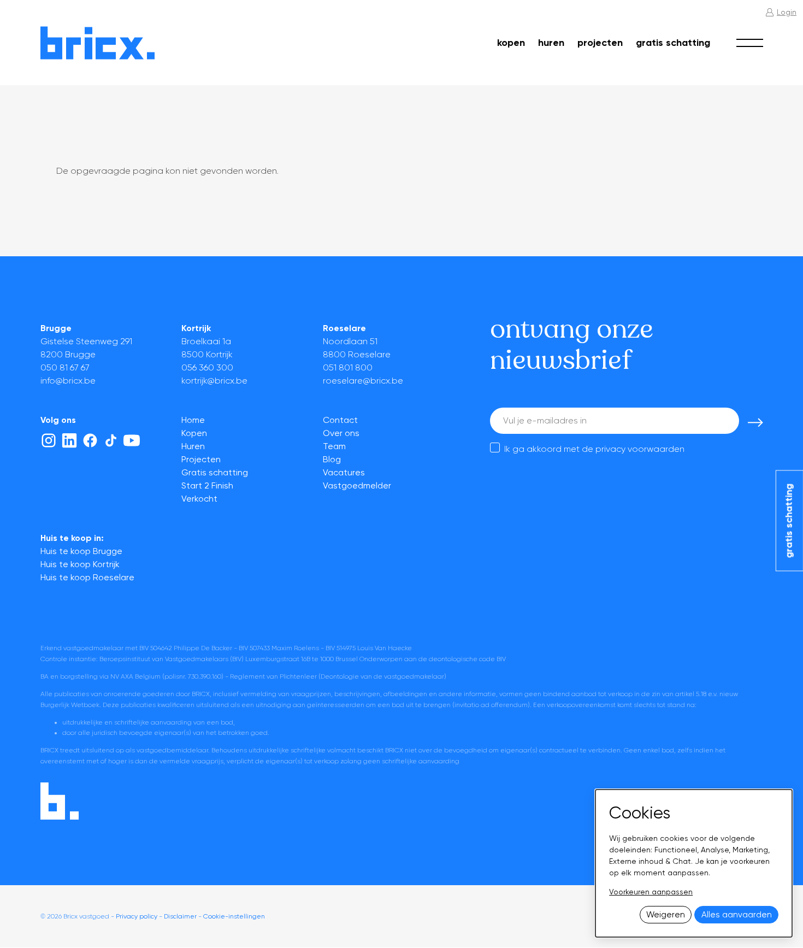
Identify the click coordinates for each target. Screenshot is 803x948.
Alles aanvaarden (736, 915)
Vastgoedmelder (357, 485)
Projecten (600, 43)
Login (786, 12)
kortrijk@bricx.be (214, 380)
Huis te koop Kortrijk (80, 564)
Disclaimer (180, 916)
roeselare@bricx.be (363, 380)
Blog (332, 459)
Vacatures (344, 472)
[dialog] (693, 863)
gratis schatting (789, 521)
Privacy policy (136, 916)
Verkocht (199, 498)
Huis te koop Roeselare (87, 577)
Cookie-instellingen (234, 916)
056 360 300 (207, 367)
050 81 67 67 (65, 367)
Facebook (90, 440)
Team (334, 446)
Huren (551, 43)
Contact (340, 420)
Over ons (341, 433)
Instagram (48, 440)
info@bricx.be (68, 380)
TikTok (111, 440)
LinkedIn (69, 440)
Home (193, 420)
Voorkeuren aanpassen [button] (651, 891)
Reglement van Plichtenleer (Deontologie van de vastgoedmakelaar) (338, 676)
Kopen (511, 43)
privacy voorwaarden (639, 449)
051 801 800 (348, 367)
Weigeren (665, 915)
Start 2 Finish (207, 485)
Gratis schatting (673, 43)
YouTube (131, 440)
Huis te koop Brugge (81, 551)
